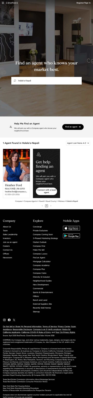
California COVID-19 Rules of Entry (36, 332)
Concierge (37, 227)
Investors (7, 238)
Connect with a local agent (46, 191)
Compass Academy (41, 265)
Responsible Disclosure (22, 329)
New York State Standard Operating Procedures (21, 388)
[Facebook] (10, 319)
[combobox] (46, 81)
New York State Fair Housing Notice (16, 386)
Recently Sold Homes (42, 308)
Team (5, 230)
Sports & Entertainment (43, 292)
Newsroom (7, 257)
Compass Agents (30, 201)
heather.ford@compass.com (16, 191)
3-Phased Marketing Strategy (45, 238)
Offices (6, 254)
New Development (41, 284)
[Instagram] (5, 319)
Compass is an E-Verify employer (47, 329)
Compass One (39, 246)
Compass (18, 201)
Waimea (61, 201)
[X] (15, 319)
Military (36, 296)
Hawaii (41, 201)
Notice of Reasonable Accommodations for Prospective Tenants (27, 390)
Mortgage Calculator (42, 261)
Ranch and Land (40, 300)
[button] (3, 3)
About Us (7, 227)
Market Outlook (39, 242)
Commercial (38, 288)
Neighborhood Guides (42, 281)
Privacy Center (64, 326)
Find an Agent (39, 257)
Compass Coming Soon (43, 234)
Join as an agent (10, 242)
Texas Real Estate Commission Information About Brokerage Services (29, 379)
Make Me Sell (38, 250)
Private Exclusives (40, 230)
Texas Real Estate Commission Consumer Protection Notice (25, 382)
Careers (6, 246)
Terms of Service (50, 326)
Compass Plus (39, 269)
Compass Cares (39, 273)
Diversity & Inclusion (41, 277)
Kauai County (51, 201)
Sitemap (36, 312)
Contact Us (7, 250)
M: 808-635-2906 (12, 194)
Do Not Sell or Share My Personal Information (22, 326)
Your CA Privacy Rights (65, 332)
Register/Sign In (84, 3)
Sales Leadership (10, 234)
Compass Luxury (40, 254)
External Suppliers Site (42, 304)
